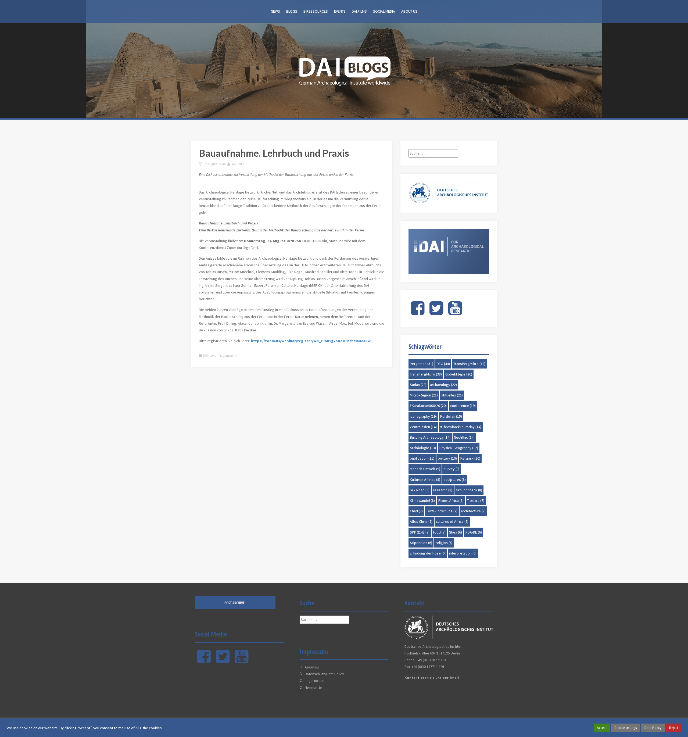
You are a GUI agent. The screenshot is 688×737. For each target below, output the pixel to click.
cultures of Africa (452, 521)
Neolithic (464, 437)
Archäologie (423, 447)
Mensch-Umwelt (425, 468)
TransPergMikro (469, 363)
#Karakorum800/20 (428, 405)
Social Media (384, 11)
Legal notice (314, 680)
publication (422, 458)
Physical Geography (458, 447)
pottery (447, 458)
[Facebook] (417, 312)
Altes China (421, 521)
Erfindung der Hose (428, 553)
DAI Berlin (238, 164)
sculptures (455, 479)
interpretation (462, 553)
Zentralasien (423, 426)
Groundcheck (469, 490)
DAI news (209, 355)
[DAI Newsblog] (344, 69)
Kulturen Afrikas (425, 479)
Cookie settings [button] (625, 727)
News (275, 11)
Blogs (291, 11)
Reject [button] (673, 727)
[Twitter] (436, 312)
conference (463, 405)
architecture (473, 511)
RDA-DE (473, 532)
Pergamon (421, 363)
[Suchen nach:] (433, 153)
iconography (423, 416)
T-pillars (475, 500)
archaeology (443, 384)
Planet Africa (451, 500)
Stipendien (421, 542)
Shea (455, 532)
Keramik (470, 458)
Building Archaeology (430, 437)
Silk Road (419, 490)
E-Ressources (315, 11)
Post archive (234, 602)
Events (340, 11)
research (442, 490)
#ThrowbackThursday (460, 426)
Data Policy (652, 727)
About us (409, 11)
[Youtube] (455, 312)
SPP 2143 (419, 532)
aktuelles (452, 395)
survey (452, 468)
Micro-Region (424, 395)
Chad (416, 511)
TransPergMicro (426, 374)
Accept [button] (602, 727)
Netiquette (313, 687)
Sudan (418, 384)
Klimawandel (422, 500)
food (439, 532)
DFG (443, 363)
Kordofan (451, 416)
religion (444, 542)
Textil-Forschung (441, 511)
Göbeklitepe (458, 374)
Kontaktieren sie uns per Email (431, 677)
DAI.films (359, 11)
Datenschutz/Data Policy (324, 673)
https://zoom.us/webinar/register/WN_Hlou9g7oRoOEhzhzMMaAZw (311, 340)
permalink (229, 355)
